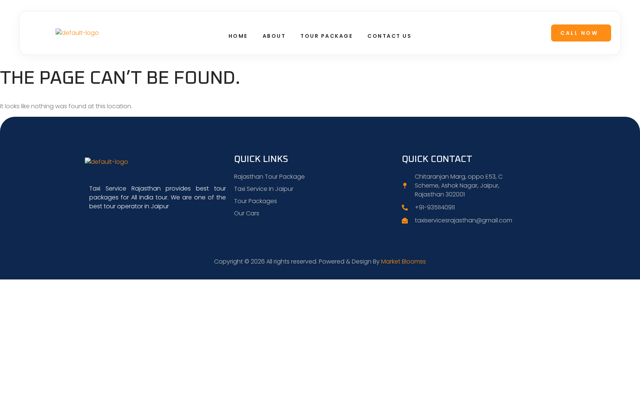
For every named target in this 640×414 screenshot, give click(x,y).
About (274, 36)
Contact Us (389, 36)
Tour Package (326, 36)
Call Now (579, 33)
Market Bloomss (403, 261)
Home (238, 36)
